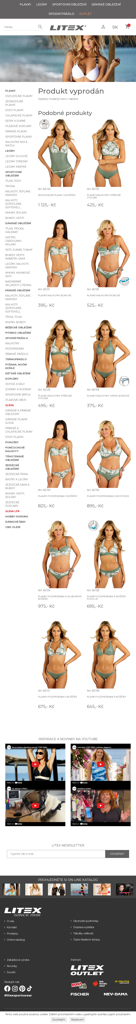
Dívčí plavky (14, 110)
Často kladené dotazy (86, 939)
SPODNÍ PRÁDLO (61, 14)
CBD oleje (12, 527)
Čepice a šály (15, 384)
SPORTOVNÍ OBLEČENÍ (69, 4)
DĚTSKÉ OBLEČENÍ (17, 373)
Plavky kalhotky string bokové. (108, 395)
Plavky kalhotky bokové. (55, 295)
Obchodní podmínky (85, 921)
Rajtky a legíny (16, 479)
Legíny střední (16, 161)
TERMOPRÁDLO (16, 359)
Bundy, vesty (14, 218)
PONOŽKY (12, 442)
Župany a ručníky (18, 389)
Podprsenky (14, 348)
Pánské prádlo (16, 354)
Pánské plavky (16, 131)
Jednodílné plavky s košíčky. (57, 195)
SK (115, 27)
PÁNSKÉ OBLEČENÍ (17, 290)
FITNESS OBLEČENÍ (18, 332)
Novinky (12, 966)
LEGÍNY (41, 4)
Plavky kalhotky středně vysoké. (104, 196)
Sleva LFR (12, 511)
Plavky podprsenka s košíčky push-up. (106, 597)
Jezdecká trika (16, 474)
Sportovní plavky (18, 136)
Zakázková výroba (18, 959)
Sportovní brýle (18, 394)
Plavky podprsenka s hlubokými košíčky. (59, 597)
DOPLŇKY (11, 378)
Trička (10, 186)
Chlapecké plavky (18, 115)
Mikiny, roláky (16, 212)
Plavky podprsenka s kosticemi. (108, 496)
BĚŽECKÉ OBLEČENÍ (18, 327)
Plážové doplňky (18, 126)
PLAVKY (25, 4)
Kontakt (12, 927)
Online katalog (16, 939)
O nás (10, 921)
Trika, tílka (13, 316)
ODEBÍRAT (117, 853)
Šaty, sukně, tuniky (19, 249)
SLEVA (9, 405)
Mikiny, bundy (15, 322)
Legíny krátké (15, 166)
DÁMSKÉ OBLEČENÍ (106, 4)
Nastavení (77, 1019)
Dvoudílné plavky (19, 96)
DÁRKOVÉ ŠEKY (15, 521)
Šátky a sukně (15, 120)
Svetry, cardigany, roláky (13, 241)
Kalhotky (12, 343)
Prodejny (12, 933)
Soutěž (11, 972)
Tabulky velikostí (83, 933)
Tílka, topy (13, 180)
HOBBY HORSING (16, 516)
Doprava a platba (83, 927)
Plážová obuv (15, 400)
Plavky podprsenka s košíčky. (58, 496)
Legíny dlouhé (16, 156)
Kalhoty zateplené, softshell (13, 204)
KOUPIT (77, 204)
